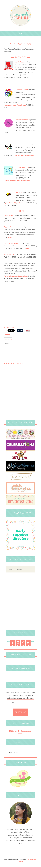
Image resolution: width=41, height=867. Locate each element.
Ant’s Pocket (20, 62)
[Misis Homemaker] (20, 493)
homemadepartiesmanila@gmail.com (16, 276)
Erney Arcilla (9, 216)
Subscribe (20, 712)
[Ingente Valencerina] (20, 470)
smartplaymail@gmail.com (24, 155)
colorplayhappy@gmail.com (15, 105)
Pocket (8, 334)
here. (10, 237)
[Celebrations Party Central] (20, 449)
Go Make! (19, 192)
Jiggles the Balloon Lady (13, 227)
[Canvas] (20, 481)
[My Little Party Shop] (20, 438)
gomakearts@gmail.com (14, 203)
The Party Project (22, 167)
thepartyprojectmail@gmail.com (17, 180)
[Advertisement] (20, 303)
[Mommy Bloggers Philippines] (20, 787)
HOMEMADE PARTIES (20, 15)
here (27, 248)
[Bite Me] (20, 459)
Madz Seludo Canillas (12, 243)
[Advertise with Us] (20, 504)
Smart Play (19, 145)
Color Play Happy (21, 89)
